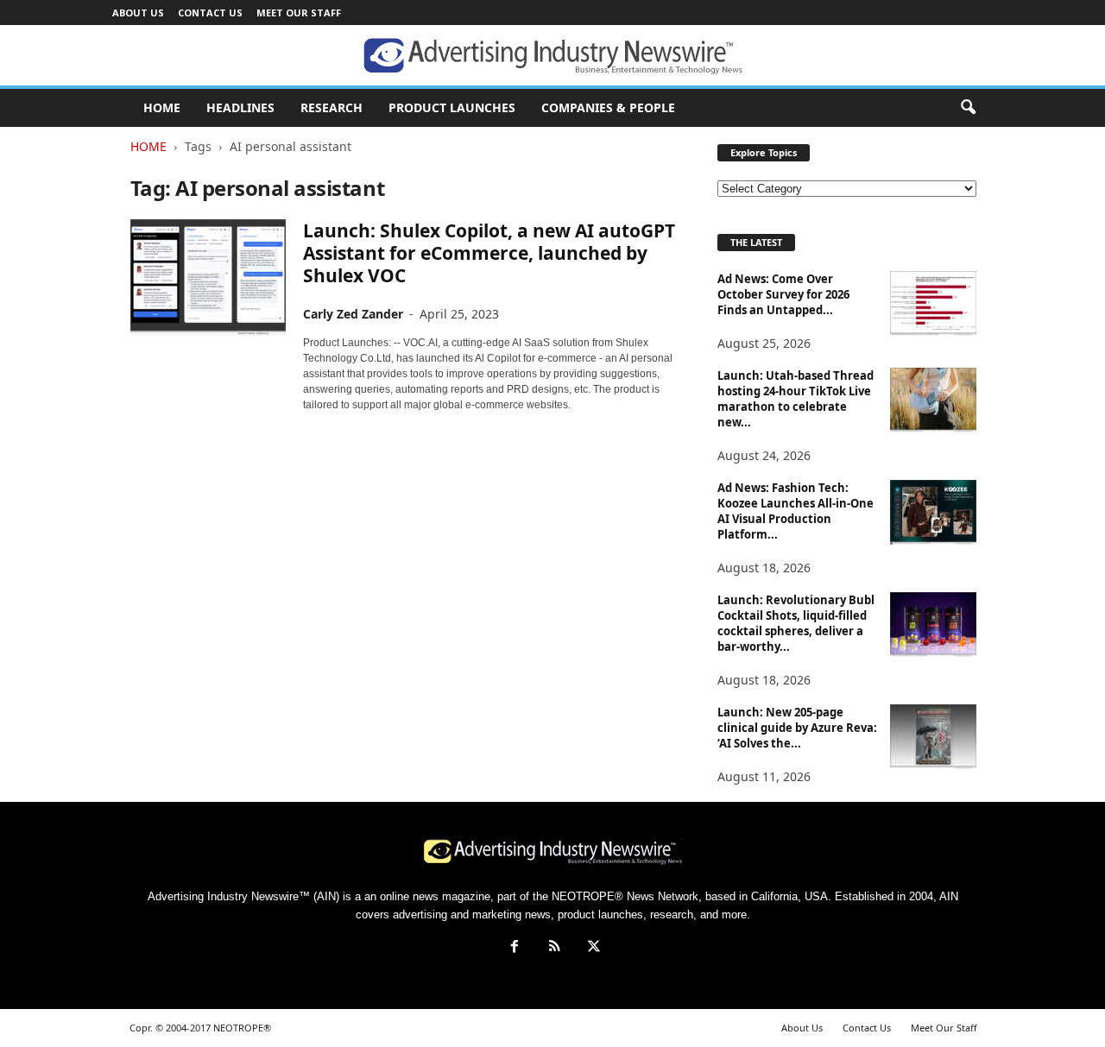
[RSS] (554, 948)
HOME (161, 107)
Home (148, 146)
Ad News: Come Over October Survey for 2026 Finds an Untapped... (783, 294)
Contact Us (210, 12)
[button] (968, 108)
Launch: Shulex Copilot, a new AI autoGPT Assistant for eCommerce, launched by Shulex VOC (489, 252)
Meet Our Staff (298, 12)
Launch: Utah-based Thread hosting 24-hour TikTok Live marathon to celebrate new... (795, 399)
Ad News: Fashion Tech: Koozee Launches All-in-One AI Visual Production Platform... (795, 511)
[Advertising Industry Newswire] (552, 56)
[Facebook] (514, 948)
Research (331, 107)
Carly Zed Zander (353, 314)
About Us (138, 12)
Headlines (240, 107)
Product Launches (451, 107)
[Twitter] (592, 948)
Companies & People (608, 107)
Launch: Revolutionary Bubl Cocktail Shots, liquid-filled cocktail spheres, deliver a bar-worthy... (796, 623)
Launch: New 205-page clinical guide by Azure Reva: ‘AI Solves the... (797, 727)
